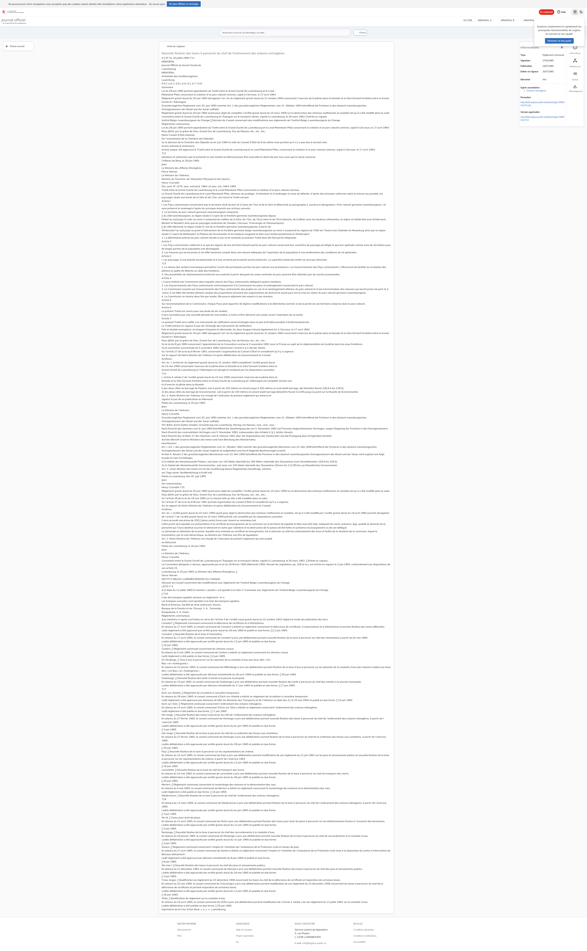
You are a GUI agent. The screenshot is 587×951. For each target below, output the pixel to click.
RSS (179, 935)
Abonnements (184, 929)
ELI (237, 942)
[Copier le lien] (535, 98)
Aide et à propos (244, 929)
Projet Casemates (245, 935)
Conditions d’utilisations (365, 935)
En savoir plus (157, 4)
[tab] (575, 49)
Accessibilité (359, 942)
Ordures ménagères (536, 90)
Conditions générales (363, 929)
